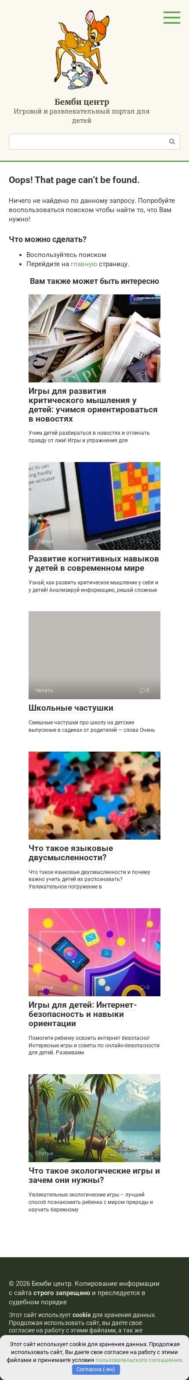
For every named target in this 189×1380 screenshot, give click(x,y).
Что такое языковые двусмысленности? (71, 852)
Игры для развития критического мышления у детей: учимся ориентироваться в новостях (93, 405)
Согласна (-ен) (95, 1369)
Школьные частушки (71, 708)
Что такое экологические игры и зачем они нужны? (94, 1175)
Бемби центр (82, 102)
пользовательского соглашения (138, 1360)
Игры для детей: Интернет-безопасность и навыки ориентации (83, 1014)
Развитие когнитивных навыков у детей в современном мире (94, 563)
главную (84, 264)
